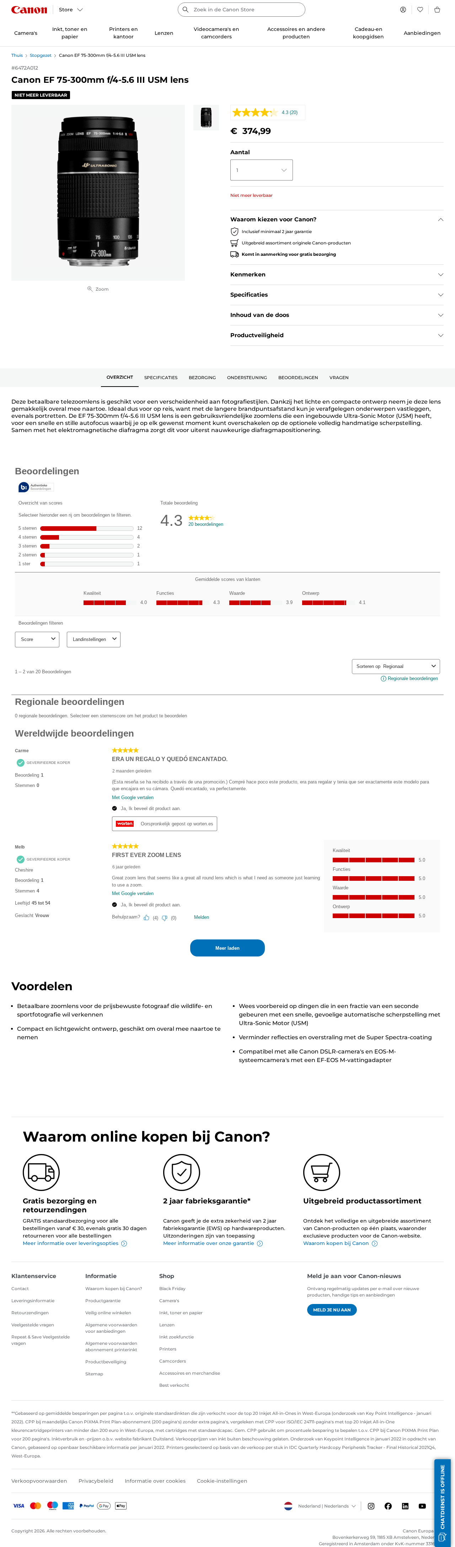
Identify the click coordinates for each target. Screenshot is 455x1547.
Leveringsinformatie (32, 1300)
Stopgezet (41, 55)
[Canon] (29, 9)
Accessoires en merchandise (189, 1373)
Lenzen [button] (164, 33)
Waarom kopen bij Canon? (113, 1288)
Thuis (17, 55)
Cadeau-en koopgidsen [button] (368, 33)
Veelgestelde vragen (32, 1324)
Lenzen (167, 1324)
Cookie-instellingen (222, 1481)
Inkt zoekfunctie (176, 1337)
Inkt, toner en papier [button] (69, 33)
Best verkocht (174, 1385)
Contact (20, 1288)
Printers (167, 1349)
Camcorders (172, 1361)
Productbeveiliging (105, 1361)
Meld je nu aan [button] (332, 1309)
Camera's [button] (25, 33)
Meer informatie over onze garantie (208, 1243)
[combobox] (241, 9)
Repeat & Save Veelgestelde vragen (40, 1340)
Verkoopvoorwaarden (39, 1481)
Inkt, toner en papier (181, 1312)
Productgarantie (103, 1300)
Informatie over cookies (155, 1481)
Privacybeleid (96, 1481)
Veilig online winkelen (108, 1312)
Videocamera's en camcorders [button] (216, 33)
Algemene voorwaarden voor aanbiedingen (111, 1328)
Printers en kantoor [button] (123, 33)
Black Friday (172, 1288)
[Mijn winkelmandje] (438, 9)
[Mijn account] (403, 9)
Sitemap (94, 1373)
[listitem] (206, 117)
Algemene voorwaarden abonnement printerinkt (111, 1346)
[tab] (120, 377)
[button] (442, 1503)
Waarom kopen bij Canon (336, 1243)
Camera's (169, 1300)
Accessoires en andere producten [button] (296, 33)
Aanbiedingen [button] (422, 33)
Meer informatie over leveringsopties (70, 1243)
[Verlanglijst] (420, 9)
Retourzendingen (30, 1312)
